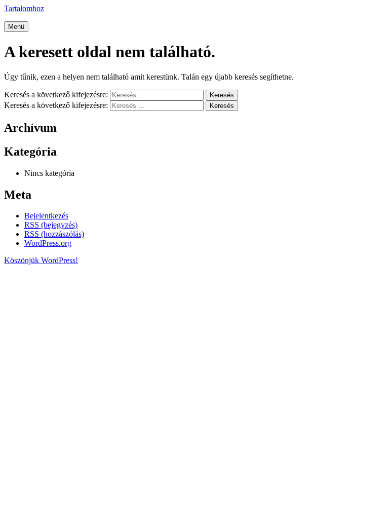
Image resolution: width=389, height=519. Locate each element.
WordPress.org (47, 243)
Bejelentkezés (46, 215)
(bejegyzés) (50, 224)
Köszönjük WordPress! (41, 260)
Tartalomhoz (24, 8)
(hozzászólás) (54, 234)
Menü (16, 26)
